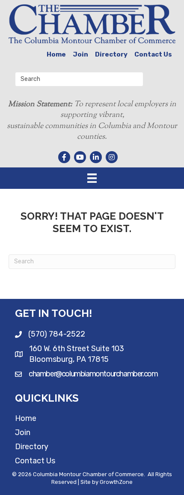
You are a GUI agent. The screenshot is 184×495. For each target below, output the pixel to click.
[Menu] (92, 178)
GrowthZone (116, 482)
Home (56, 54)
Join (80, 54)
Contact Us (153, 54)
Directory (111, 54)
